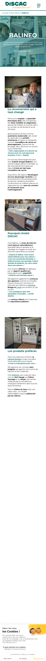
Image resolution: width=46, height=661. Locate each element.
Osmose (31, 285)
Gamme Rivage (14, 359)
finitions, (16, 375)
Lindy (18, 287)
